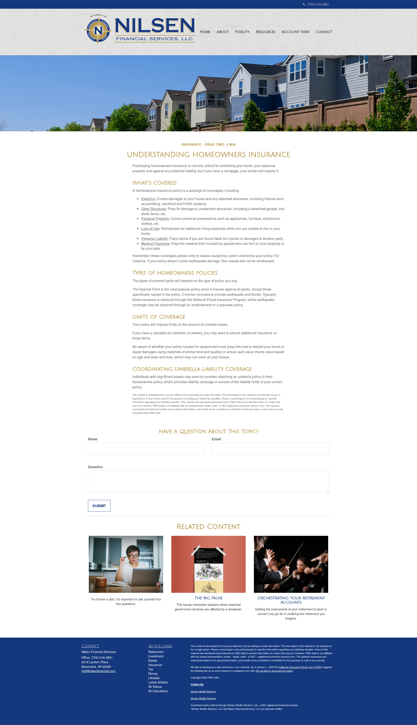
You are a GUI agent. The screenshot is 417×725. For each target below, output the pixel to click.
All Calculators (158, 691)
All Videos (155, 686)
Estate (152, 660)
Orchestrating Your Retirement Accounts (291, 600)
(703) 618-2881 (318, 4)
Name (93, 439)
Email (216, 439)
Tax (150, 669)
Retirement (156, 652)
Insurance (155, 665)
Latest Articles (158, 682)
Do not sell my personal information (274, 670)
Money (153, 673)
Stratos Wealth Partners (203, 698)
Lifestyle (154, 678)
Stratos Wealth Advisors (203, 691)
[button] (222, 32)
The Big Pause (209, 598)
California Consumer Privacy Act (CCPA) (300, 667)
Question (95, 466)
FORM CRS (197, 684)
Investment (156, 656)
